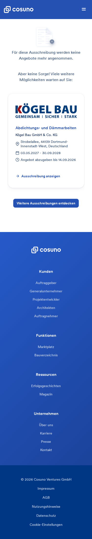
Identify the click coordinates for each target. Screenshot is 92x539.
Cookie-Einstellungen (46, 525)
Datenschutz (46, 516)
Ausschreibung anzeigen (40, 176)
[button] (84, 9)
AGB (46, 498)
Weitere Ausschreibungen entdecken (46, 203)
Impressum (46, 488)
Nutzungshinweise (46, 507)
